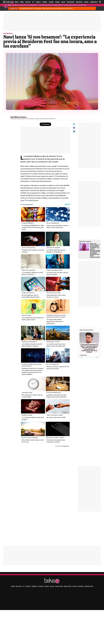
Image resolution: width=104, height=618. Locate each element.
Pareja (28, 586)
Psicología (59, 586)
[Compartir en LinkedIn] (74, 131)
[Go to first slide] (97, 343)
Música (15, 5)
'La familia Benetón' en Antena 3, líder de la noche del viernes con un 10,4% (41, 8)
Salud (52, 586)
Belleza (19, 586)
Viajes (74, 586)
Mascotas (67, 586)
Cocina (40, 586)
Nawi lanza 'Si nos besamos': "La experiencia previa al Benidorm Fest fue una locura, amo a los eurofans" (53, 5)
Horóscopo (89, 586)
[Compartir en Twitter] (74, 124)
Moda (13, 586)
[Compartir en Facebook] (74, 127)
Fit (24, 586)
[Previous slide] (81, 343)
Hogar (46, 586)
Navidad (81, 586)
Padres (34, 586)
